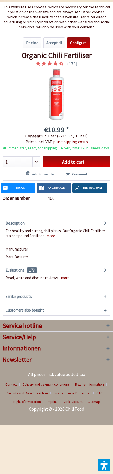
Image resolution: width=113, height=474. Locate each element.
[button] (104, 465)
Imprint (52, 402)
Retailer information (89, 384)
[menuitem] (13, 384)
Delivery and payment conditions (46, 384)
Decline (32, 42)
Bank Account (73, 402)
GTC (99, 393)
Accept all (54, 42)
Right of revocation (27, 402)
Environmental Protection (72, 393)
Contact (11, 384)
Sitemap (94, 402)
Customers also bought (25, 310)
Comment (79, 174)
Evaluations (15, 270)
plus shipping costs (70, 141)
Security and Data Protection (27, 393)
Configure (78, 42)
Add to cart (73, 162)
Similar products (19, 296)
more (50, 235)
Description (15, 223)
